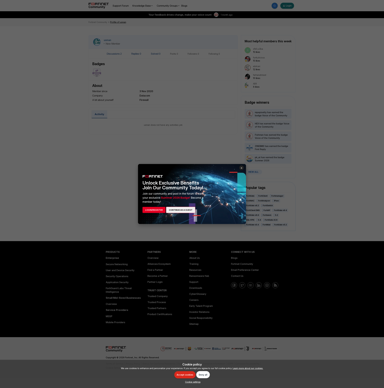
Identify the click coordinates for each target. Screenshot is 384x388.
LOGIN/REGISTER (154, 210)
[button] (192, 382)
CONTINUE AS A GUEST (180, 210)
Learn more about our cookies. (248, 368)
